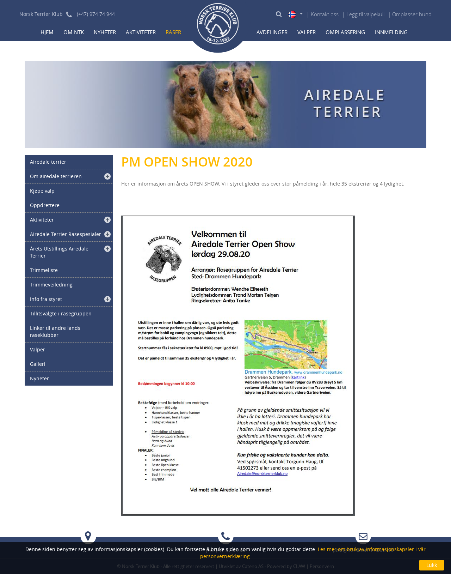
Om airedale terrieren (56, 176)
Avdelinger (272, 32)
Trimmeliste (44, 270)
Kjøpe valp (42, 190)
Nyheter (105, 32)
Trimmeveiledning (51, 284)
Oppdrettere (45, 205)
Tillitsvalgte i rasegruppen (61, 313)
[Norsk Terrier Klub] (218, 26)
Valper (306, 32)
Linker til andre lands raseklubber (55, 331)
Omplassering (345, 32)
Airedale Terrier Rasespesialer (65, 234)
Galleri (37, 364)
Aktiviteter (141, 32)
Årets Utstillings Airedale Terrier (59, 252)
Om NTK (73, 32)
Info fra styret (46, 299)
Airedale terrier (48, 161)
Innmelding (391, 32)
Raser (173, 32)
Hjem (47, 32)
